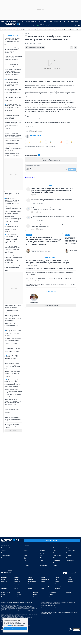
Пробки (41, 25)
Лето (41, 555)
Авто (25, 548)
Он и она (55, 548)
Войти (31, 169)
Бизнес (26, 550)
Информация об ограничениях (48, 605)
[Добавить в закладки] (71, 47)
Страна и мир (70, 553)
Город (25, 555)
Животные (27, 563)
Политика (56, 553)
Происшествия (57, 555)
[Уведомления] (75, 25)
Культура (42, 553)
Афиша (44, 21)
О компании (4, 553)
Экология (69, 555)
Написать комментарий (36, 47)
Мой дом (42, 558)
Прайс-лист (4, 550)
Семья (55, 565)
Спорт (67, 548)
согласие (9, 625)
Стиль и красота (70, 550)
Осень (54, 550)
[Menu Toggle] (2, 25)
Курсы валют (58, 21)
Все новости (13, 35)
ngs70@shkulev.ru (19, 616)
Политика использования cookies (49, 607)
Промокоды (70, 21)
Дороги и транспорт (29, 558)
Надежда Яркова (35, 135)
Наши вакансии (5, 555)
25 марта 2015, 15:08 (30, 43)
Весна (25, 553)
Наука (41, 560)
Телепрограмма (35, 21)
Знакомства (14, 21)
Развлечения (56, 560)
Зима (41, 548)
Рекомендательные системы (47, 610)
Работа (55, 558)
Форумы (27, 21)
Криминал (42, 550)
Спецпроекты (70, 560)
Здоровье (26, 565)
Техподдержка (5, 558)
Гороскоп (50, 21)
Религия (55, 563)
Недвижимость (5, 21)
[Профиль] (79, 25)
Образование (43, 565)
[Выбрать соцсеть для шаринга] (75, 47)
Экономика (69, 558)
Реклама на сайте (6, 548)
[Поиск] (71, 25)
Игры (76, 21)
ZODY (64, 21)
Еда (25, 560)
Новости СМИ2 (30, 177)
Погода (22, 21)
